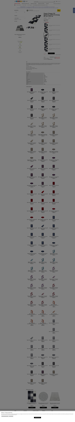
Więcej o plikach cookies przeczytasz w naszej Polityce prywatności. (9, 414)
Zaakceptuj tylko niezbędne (5, 416)
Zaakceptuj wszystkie (37, 417)
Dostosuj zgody (11, 416)
